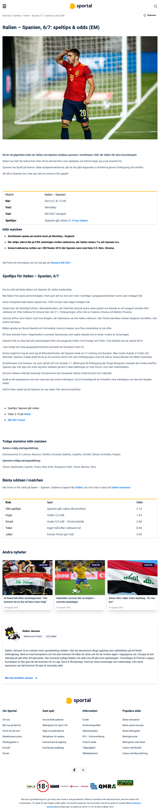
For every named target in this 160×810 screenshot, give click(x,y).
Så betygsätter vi (10, 742)
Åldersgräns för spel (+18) (55, 725)
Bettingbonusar (130, 736)
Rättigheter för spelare (53, 736)
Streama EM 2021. (61, 263)
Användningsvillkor (91, 725)
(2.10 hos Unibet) (78, 221)
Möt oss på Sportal (11, 725)
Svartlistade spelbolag (53, 747)
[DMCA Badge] (31, 786)
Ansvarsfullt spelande (52, 719)
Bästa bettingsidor (131, 731)
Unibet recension (120, 487)
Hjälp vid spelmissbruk (53, 731)
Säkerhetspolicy (90, 731)
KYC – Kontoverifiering (93, 736)
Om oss (6, 719)
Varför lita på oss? (11, 731)
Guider (85, 719)
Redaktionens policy (12, 736)
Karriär (5, 753)
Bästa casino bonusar (133, 725)
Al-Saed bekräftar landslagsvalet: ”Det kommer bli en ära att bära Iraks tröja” (25, 600)
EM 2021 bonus (16, 420)
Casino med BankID (131, 747)
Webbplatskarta (90, 753)
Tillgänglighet (88, 747)
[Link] (27, 577)
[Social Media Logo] (74, 770)
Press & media (89, 742)
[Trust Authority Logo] (54, 786)
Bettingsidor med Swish (133, 742)
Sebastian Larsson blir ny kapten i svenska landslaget (75, 600)
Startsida (6, 15)
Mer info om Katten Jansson (19, 678)
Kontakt (6, 747)
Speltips (17, 15)
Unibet (27, 414)
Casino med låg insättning (135, 753)
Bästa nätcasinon (131, 719)
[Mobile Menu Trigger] (5, 6)
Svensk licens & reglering (54, 742)
